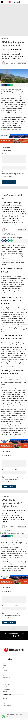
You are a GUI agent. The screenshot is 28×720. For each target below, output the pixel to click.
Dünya (4, 675)
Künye (4, 703)
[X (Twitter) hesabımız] (13, 636)
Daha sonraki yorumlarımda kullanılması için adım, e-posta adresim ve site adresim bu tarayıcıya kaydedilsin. (13, 175)
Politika (5, 670)
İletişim (5, 708)
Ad (2, 164)
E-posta (16, 164)
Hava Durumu (6, 686)
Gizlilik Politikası (7, 705)
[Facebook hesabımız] (10, 636)
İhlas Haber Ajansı (10, 63)
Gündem (5, 663)
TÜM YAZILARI (22, 63)
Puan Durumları (7, 689)
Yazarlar (5, 700)
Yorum (4, 153)
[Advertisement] (14, 20)
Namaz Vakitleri (7, 684)
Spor (4, 668)
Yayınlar (5, 691)
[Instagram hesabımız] (15, 636)
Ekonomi (5, 665)
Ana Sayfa (5, 698)
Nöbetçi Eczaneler (7, 682)
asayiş (24, 67)
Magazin (5, 672)
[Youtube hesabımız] (18, 636)
